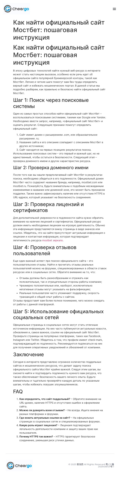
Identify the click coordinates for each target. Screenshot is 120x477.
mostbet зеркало (52, 240)
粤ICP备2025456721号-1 (106, 465)
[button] (114, 8)
